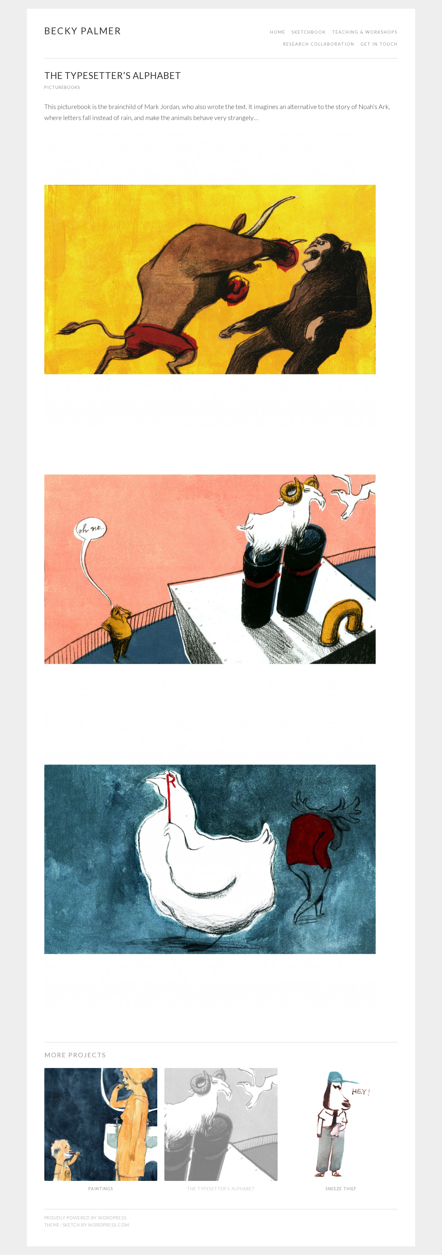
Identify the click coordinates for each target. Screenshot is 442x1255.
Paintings (100, 1188)
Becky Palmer (82, 30)
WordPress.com (108, 1224)
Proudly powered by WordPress (85, 1217)
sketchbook (309, 32)
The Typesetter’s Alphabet (221, 1188)
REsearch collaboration (318, 44)
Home (277, 32)
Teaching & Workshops (365, 32)
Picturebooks (62, 87)
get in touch (379, 44)
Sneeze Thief (341, 1188)
